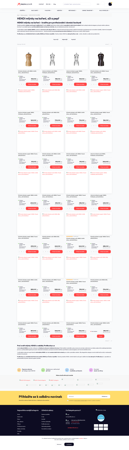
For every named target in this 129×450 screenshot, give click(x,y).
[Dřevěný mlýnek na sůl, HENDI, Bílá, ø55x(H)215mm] (52, 223)
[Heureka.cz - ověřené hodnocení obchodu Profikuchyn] (100, 418)
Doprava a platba (45, 414)
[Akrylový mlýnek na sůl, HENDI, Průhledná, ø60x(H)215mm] (100, 140)
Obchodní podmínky (46, 426)
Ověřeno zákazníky (45, 421)
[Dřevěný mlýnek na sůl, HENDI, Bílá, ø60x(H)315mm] (100, 266)
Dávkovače (20, 416)
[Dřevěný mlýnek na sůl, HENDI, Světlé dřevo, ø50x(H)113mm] (28, 58)
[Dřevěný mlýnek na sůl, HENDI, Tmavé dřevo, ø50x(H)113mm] (100, 58)
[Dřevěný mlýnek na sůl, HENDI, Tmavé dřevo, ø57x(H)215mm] (52, 182)
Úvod (18, 15)
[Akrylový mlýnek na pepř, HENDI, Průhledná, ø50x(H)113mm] (76, 58)
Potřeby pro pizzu (21, 426)
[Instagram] (71, 432)
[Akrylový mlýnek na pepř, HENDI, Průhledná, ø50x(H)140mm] (28, 99)
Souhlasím (69, 444)
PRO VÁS (48, 4)
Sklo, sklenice (20, 421)
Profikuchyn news (45, 424)
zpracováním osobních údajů (81, 400)
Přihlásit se (104, 396)
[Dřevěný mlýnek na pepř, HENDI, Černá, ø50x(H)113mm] (28, 140)
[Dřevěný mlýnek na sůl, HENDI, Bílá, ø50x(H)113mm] (52, 99)
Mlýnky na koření (24, 15)
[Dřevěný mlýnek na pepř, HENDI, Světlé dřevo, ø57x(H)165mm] (28, 182)
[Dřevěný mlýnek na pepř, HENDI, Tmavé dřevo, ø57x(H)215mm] (28, 223)
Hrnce (18, 414)
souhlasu (81, 438)
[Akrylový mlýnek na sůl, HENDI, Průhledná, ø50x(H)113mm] (52, 58)
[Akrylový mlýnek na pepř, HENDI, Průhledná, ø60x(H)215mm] (100, 182)
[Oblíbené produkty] (102, 3)
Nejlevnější (64, 39)
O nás (42, 416)
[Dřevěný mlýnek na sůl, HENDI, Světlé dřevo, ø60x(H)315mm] (76, 223)
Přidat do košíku (32, 84)
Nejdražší (73, 39)
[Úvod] (24, 4)
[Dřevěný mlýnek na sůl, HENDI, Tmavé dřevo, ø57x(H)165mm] (76, 140)
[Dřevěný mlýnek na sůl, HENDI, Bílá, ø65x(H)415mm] (52, 310)
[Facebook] (67, 432)
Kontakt (43, 419)
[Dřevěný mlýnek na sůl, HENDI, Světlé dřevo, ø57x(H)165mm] (76, 99)
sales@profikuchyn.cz (73, 427)
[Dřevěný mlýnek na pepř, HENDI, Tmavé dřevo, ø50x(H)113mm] (100, 99)
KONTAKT (41, 4)
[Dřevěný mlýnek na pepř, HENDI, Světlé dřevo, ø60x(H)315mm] (28, 266)
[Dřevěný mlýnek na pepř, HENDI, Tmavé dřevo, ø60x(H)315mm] (76, 266)
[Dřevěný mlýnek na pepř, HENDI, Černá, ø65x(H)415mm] (76, 310)
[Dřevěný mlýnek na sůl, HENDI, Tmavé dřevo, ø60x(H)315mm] (52, 266)
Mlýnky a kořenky (21, 428)
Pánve (18, 419)
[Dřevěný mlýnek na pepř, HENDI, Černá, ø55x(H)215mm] (100, 223)
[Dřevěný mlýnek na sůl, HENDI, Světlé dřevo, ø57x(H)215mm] (52, 140)
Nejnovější (55, 39)
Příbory (19, 424)
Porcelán (19, 431)
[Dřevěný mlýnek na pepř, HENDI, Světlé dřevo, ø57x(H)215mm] (100, 310)
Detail (100, 336)
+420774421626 (75, 422)
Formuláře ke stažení (46, 428)
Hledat (89, 4)
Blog (55, 4)
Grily (18, 433)
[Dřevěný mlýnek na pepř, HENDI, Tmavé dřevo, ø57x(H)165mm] (76, 182)
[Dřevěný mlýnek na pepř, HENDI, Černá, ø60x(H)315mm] (28, 310)
